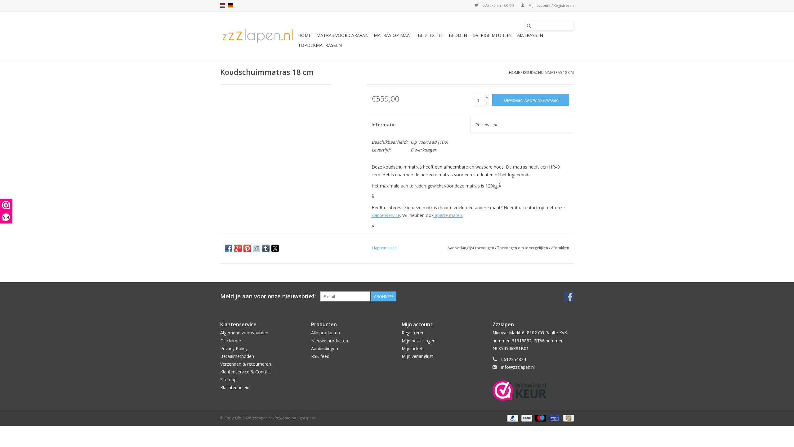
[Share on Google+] (238, 248)
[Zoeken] (528, 26)
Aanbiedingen (324, 348)
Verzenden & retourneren (245, 364)
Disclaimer (230, 341)
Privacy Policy (234, 348)
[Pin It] (247, 248)
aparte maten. (448, 215)
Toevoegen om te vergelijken (523, 248)
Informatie (383, 125)
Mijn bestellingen (418, 341)
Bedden (458, 35)
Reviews (486, 125)
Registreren (413, 333)
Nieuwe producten (329, 341)
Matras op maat (393, 35)
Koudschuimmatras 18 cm (548, 72)
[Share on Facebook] (228, 248)
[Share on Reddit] (256, 248)
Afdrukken (560, 248)
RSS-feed (320, 356)
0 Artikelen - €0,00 (498, 5)
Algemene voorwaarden (244, 333)
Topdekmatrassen (320, 45)
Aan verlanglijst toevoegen (471, 248)
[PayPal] (512, 417)
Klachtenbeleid (234, 388)
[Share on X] (275, 248)
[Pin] (554, 417)
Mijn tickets (413, 348)
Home (304, 35)
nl (222, 5)
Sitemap (228, 379)
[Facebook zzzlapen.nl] (569, 296)
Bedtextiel (431, 35)
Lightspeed (306, 418)
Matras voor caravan (342, 35)
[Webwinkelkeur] (533, 390)
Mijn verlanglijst (417, 356)
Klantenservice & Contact (245, 372)
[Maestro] (540, 417)
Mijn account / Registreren (551, 5)
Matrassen (530, 35)
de (230, 5)
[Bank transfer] (526, 417)
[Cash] (567, 417)
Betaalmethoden (237, 356)
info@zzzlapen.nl (518, 367)
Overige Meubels (492, 35)
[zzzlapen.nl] (258, 35)
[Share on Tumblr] (266, 248)
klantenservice (386, 215)
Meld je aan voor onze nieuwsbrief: (268, 296)
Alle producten (325, 333)
